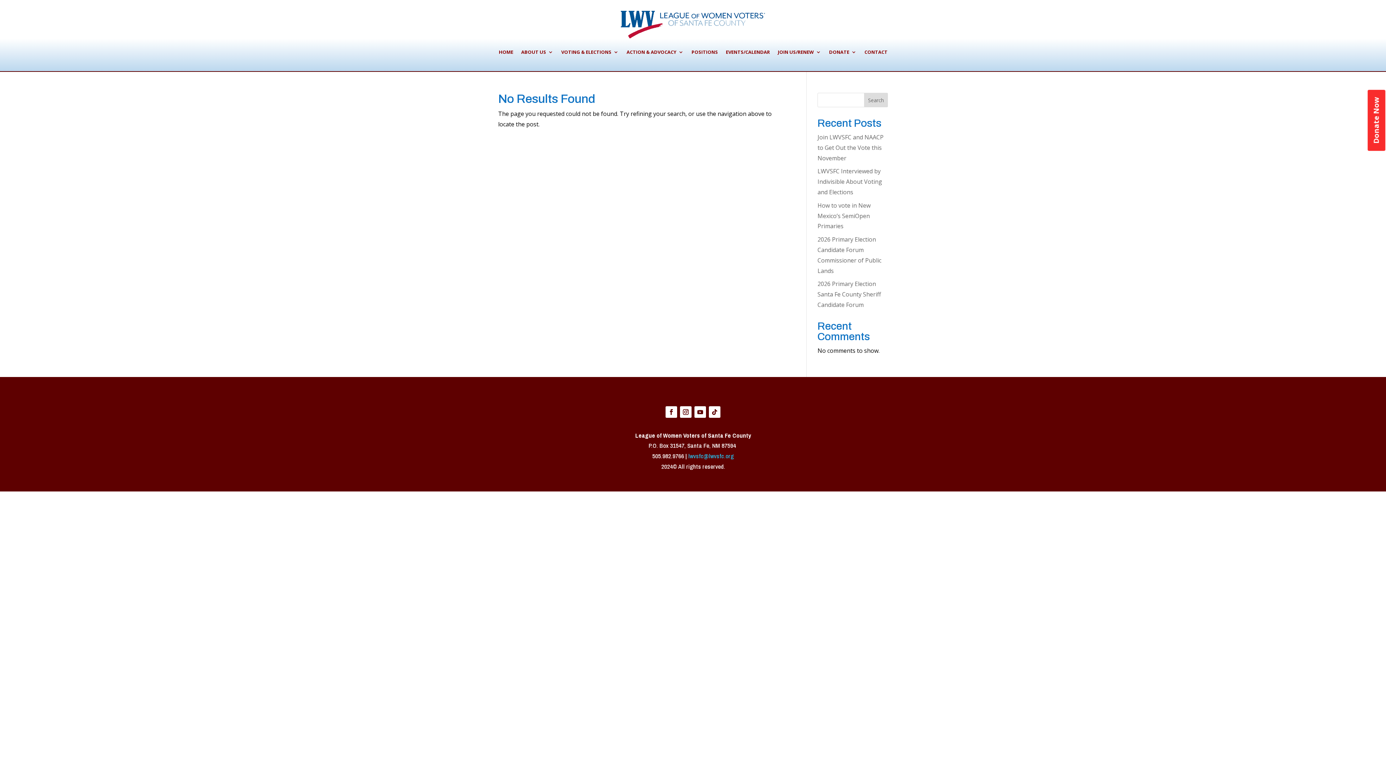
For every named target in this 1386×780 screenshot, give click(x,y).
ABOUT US (533, 52)
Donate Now (1376, 120)
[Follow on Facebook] (671, 412)
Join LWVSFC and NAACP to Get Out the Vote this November (851, 147)
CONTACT (876, 52)
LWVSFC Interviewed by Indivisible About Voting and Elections (850, 181)
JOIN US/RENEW (796, 52)
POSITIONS (705, 52)
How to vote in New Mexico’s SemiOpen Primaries (844, 216)
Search (876, 100)
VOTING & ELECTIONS (586, 52)
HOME (506, 52)
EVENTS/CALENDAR (748, 52)
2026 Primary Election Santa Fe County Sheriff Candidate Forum (849, 294)
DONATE (839, 52)
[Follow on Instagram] (686, 412)
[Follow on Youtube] (700, 412)
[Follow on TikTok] (714, 412)
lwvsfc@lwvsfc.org (711, 456)
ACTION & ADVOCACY (651, 52)
